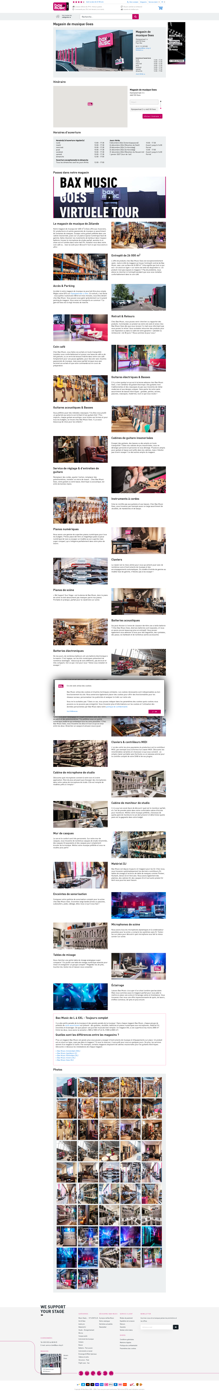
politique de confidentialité (116, 706)
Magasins (143, 2)
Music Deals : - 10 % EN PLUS (88, 1318)
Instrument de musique (86, 1339)
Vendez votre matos (126, 1330)
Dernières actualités (106, 1324)
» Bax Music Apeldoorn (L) (66, 1053)
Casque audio (83, 1336)
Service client (126, 1314)
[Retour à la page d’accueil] (58, 16)
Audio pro (82, 1324)
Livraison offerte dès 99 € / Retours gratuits (88, 7)
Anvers (66, 1355)
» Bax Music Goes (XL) (65, 1060)
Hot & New (82, 1321)
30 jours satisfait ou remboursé (132, 7)
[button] (90, 104)
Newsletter (102, 1327)
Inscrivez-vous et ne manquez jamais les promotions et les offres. (159, 1319)
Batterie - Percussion (86, 1348)
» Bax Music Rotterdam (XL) (67, 1055)
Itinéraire (139, 50)
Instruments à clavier (85, 1351)
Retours (122, 1324)
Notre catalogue (104, 1321)
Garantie (123, 1327)
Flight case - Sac (84, 1363)
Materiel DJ (82, 1327)
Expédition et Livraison (127, 1321)
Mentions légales (125, 1342)
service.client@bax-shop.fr (54, 1345)
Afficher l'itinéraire (151, 116)
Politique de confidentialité (128, 1345)
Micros (81, 1333)
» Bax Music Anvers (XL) (65, 1057)
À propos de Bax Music (106, 1318)
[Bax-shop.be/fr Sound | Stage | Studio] (61, 6)
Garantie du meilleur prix (130, 9)
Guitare (81, 1342)
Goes (65, 1358)
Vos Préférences (72, 711)
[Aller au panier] (160, 7)
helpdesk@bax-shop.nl (143, 48)
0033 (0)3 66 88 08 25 (50, 1342)
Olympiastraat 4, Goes (79, 293)
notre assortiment (72, 1025)
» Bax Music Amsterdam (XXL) (68, 1051)
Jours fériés (140, 74)
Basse (81, 1345)
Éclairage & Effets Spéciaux (88, 1354)
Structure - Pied (84, 1360)
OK (156, 712)
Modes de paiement (126, 1318)
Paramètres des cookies (128, 1348)
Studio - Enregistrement (86, 1330)
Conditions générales (127, 1339)
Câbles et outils (84, 1357)
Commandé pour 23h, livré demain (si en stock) (89, 9)
